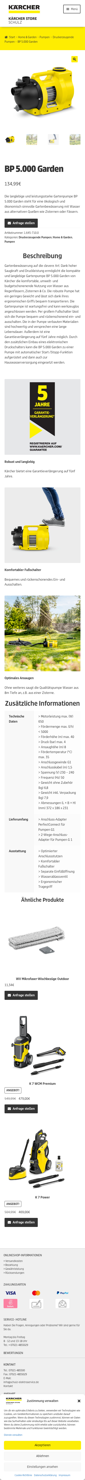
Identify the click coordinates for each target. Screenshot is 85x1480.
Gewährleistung (14, 1269)
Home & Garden (27, 37)
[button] (79, 1401)
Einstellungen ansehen (42, 1467)
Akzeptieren (43, 1445)
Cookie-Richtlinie (23, 1475)
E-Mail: (7, 1378)
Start (12, 37)
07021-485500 (17, 1370)
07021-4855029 (19, 1345)
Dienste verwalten (13, 1434)
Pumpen (45, 37)
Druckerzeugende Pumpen (35, 237)
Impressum (64, 1475)
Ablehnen (42, 1456)
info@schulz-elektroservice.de (21, 1382)
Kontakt (8, 1386)
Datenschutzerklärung (45, 1475)
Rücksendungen (14, 1273)
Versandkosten (14, 1261)
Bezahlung (11, 1265)
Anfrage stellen (24, 223)
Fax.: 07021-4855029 (15, 1374)
